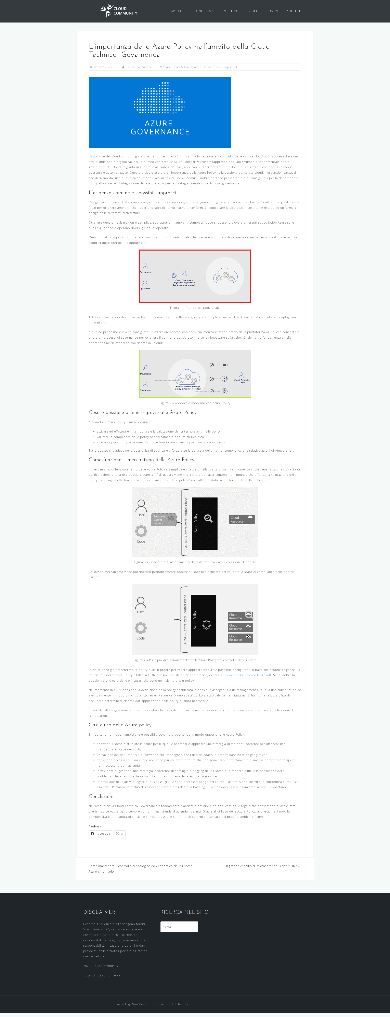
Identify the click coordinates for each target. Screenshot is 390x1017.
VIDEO (254, 11)
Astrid (165, 1004)
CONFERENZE (205, 11)
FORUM (273, 11)
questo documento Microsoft (249, 675)
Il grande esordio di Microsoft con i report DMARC (263, 866)
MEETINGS (232, 11)
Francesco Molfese (139, 67)
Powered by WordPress (130, 1004)
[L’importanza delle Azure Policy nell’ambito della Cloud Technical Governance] (160, 112)
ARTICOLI (178, 11)
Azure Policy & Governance (182, 67)
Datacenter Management (220, 67)
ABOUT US (295, 11)
